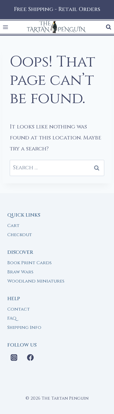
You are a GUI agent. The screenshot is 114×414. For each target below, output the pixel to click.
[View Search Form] (108, 27)
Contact (18, 309)
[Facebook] (30, 358)
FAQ (11, 318)
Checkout (19, 235)
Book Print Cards (29, 263)
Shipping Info (24, 327)
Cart (13, 225)
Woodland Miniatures (35, 281)
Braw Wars (20, 272)
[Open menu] (5, 27)
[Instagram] (14, 358)
